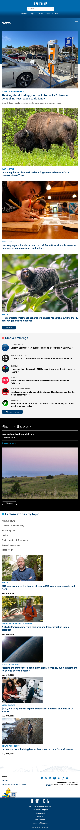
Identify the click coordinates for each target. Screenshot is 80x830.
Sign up (48, 785)
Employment (40, 813)
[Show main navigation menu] (76, 21)
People (32, 14)
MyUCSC (24, 14)
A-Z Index (55, 14)
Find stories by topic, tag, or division (14, 784)
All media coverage (12, 412)
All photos (9, 503)
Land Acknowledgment (40, 810)
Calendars (40, 14)
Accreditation (40, 820)
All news (9, 328)
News (6, 23)
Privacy (40, 816)
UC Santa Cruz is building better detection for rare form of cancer (37, 749)
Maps (48, 14)
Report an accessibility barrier (40, 806)
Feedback (5, 780)
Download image (10, 443)
